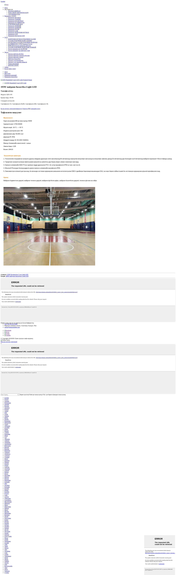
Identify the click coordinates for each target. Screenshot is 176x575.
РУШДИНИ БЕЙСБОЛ (15, 24)
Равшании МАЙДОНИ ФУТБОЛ (18, 32)
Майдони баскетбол (14, 59)
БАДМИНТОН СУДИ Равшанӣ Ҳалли (20, 44)
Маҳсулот (7, 73)
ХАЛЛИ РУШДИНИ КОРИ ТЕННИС (20, 40)
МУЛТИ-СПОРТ (13, 65)
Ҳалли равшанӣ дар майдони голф (19, 50)
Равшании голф (13, 31)
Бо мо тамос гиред (10, 69)
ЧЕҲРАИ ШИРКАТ (14, 11)
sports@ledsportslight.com (12, 327)
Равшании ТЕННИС (14, 19)
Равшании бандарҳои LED (16, 36)
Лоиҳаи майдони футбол (16, 54)
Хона (6, 8)
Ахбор (6, 67)
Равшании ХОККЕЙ (14, 26)
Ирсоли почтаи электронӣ (9, 342)
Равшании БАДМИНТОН (16, 22)
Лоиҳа (6, 52)
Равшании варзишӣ (10, 75)
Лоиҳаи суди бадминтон (15, 60)
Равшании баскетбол (10, 77)
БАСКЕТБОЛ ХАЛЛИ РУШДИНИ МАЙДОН (22, 42)
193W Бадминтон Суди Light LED (17, 274)
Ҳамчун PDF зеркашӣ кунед (31, 108)
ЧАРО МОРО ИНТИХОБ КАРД (18, 12)
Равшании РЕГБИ (13, 29)
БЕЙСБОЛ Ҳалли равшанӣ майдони (19, 45)
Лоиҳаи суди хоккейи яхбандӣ (17, 62)
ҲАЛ (6, 37)
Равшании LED (13, 34)
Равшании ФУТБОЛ (14, 17)
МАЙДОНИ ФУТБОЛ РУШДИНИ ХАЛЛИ (22, 39)
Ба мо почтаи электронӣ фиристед (11, 108)
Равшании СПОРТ (10, 16)
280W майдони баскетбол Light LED (17, 276)
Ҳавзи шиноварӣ (13, 64)
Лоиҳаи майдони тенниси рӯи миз (19, 55)
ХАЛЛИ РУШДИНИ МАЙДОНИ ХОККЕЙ (22, 47)
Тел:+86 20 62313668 (10, 324)
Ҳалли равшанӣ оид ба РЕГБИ (17, 49)
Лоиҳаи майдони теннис (15, 57)
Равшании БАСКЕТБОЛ (15, 21)
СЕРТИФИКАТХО (14, 14)
